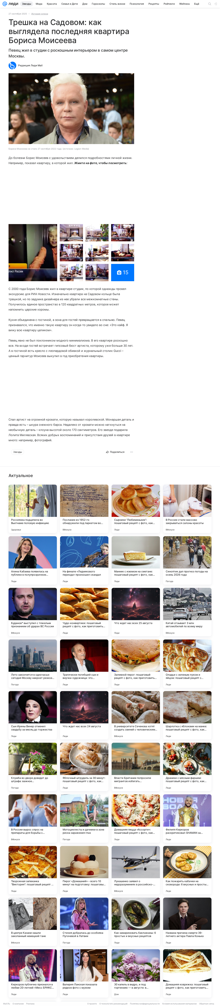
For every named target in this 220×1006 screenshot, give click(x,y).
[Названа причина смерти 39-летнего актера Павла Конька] (187, 922)
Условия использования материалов (179, 1003)
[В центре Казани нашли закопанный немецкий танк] (33, 922)
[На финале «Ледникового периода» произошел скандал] (84, 560)
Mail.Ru (6, 1003)
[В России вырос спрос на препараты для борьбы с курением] (33, 818)
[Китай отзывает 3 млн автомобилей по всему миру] (187, 612)
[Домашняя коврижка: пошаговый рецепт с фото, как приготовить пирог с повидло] (187, 973)
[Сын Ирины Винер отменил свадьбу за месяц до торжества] (33, 715)
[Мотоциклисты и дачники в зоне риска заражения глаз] (84, 818)
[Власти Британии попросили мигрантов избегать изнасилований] (136, 767)
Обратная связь (206, 1003)
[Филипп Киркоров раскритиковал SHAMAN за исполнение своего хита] (187, 818)
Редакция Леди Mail (30, 65)
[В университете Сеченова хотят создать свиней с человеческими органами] (136, 715)
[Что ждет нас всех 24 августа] (84, 715)
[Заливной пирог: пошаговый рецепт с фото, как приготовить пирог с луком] (136, 663)
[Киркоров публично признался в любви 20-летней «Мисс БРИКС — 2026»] (33, 973)
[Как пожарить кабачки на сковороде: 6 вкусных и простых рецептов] (187, 870)
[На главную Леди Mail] (12, 4)
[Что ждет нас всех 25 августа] (136, 612)
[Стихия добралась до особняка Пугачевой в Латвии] (84, 922)
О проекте (92, 1003)
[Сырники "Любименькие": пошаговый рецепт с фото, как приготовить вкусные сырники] (136, 509)
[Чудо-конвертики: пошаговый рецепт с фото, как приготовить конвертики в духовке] (84, 612)
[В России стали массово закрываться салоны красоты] (187, 509)
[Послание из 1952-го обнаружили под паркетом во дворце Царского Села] (84, 509)
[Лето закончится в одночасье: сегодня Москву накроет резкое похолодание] (33, 663)
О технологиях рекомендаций (113, 1003)
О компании (18, 1003)
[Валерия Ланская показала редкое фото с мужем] (84, 973)
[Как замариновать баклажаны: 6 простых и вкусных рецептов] (136, 922)
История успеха (39, 13)
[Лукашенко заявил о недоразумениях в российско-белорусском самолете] (136, 870)
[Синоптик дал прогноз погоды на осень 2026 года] (187, 560)
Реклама (30, 1003)
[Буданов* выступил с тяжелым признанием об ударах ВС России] (33, 612)
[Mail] (5, 4)
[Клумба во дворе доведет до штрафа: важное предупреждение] (33, 767)
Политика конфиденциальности (145, 1003)
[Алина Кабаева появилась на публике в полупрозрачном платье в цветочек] (33, 560)
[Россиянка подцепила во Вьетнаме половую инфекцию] (33, 509)
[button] (71, 109)
